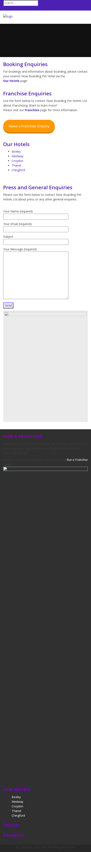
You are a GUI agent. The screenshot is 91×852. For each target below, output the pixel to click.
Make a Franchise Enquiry (29, 126)
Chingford (18, 170)
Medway (17, 156)
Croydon (17, 161)
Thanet (16, 165)
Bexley (16, 151)
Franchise (32, 110)
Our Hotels (11, 81)
